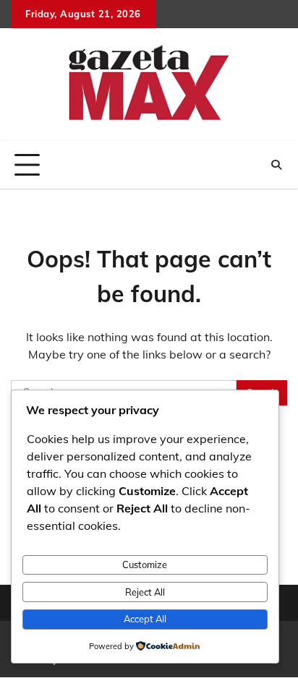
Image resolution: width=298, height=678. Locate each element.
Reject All (145, 592)
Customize (144, 564)
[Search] (276, 165)
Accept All (145, 619)
